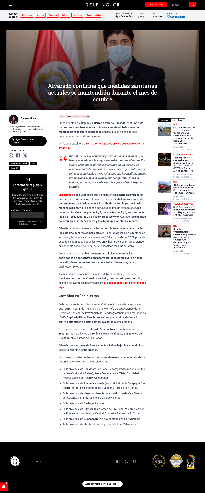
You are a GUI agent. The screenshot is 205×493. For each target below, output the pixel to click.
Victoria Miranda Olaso (183, 174)
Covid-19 (14, 168)
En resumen (66, 194)
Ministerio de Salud (19, 163)
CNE (33, 163)
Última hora (27, 15)
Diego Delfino (179, 147)
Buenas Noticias (94, 15)
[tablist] (177, 120)
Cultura (65, 15)
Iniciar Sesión (156, 5)
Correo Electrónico (21, 210)
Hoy (102, 80)
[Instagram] (135, 461)
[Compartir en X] (25, 155)
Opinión (40, 15)
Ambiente (78, 15)
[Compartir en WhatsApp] (11, 155)
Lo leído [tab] (177, 120)
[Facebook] (118, 461)
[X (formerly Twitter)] (126, 461)
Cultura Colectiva (183, 155)
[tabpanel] (177, 189)
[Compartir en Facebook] (17, 155)
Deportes (53, 15)
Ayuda (38, 461)
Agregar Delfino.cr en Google (23, 141)
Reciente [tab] (164, 120)
